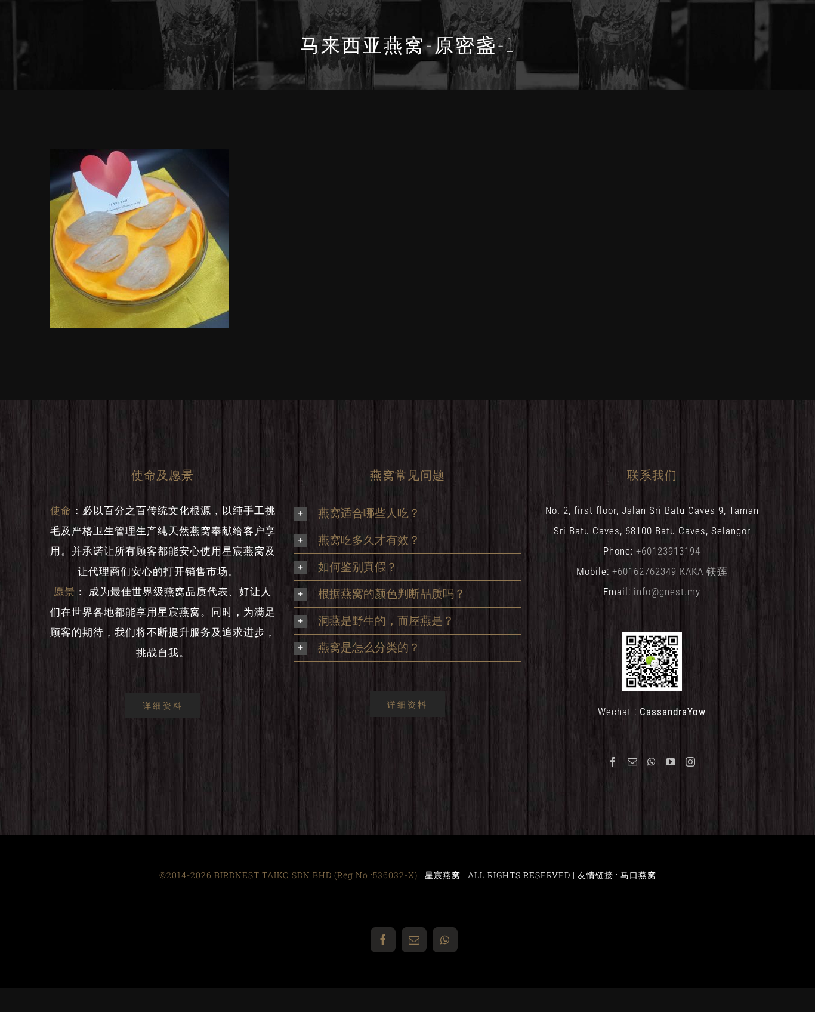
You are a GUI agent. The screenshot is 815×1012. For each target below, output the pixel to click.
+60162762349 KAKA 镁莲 (670, 571)
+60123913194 (668, 551)
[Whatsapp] (651, 762)
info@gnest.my (667, 592)
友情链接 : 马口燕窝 (617, 875)
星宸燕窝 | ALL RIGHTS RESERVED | (501, 875)
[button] (407, 513)
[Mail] (633, 762)
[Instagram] (691, 762)
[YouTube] (671, 762)
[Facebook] (613, 762)
